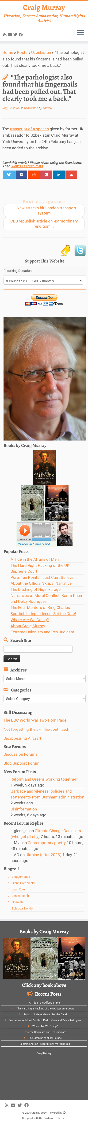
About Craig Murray (28, 626)
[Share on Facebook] (21, 175)
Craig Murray (44, 7)
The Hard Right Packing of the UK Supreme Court (45, 1008)
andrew (47, 108)
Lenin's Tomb (20, 896)
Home (7, 52)
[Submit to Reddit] (34, 175)
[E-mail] (10, 34)
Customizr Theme (54, 1118)
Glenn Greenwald (23, 883)
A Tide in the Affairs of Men (35, 559)
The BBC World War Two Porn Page (35, 720)
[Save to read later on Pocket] (46, 175)
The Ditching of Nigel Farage (36, 589)
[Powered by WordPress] (64, 1112)
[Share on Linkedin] (59, 175)
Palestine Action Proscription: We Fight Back (45, 1043)
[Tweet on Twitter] (9, 175)
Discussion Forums (21, 754)
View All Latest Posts (27, 166)
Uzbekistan (41, 52)
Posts (22, 52)
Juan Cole (18, 889)
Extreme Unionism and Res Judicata (42, 632)
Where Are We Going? (30, 619)
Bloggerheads (21, 876)
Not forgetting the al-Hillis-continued (36, 729)
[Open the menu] (80, 32)
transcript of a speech (29, 129)
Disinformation (24, 809)
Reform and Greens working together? (44, 779)
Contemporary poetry (47, 842)
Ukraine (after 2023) (43, 854)
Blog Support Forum (21, 763)
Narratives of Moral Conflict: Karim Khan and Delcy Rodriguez (45, 1020)
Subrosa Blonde (22, 908)
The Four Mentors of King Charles (40, 607)
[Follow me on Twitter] (16, 34)
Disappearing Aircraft (22, 738)
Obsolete (18, 902)
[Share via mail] (71, 175)
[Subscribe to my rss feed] (5, 34)
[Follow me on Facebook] (21, 34)
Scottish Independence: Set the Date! (43, 613)
